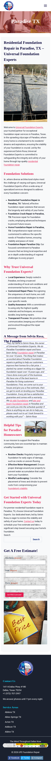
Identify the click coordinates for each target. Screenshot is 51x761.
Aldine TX (9, 732)
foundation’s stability (17, 488)
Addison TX (10, 727)
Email (11, 570)
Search (7, 535)
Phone (11, 583)
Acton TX (9, 722)
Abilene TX (10, 712)
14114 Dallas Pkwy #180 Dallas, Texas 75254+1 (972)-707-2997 (14, 690)
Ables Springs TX (13, 717)
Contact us (29, 521)
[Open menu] (45, 5)
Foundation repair (25, 352)
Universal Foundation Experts (29, 127)
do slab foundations (19, 400)
